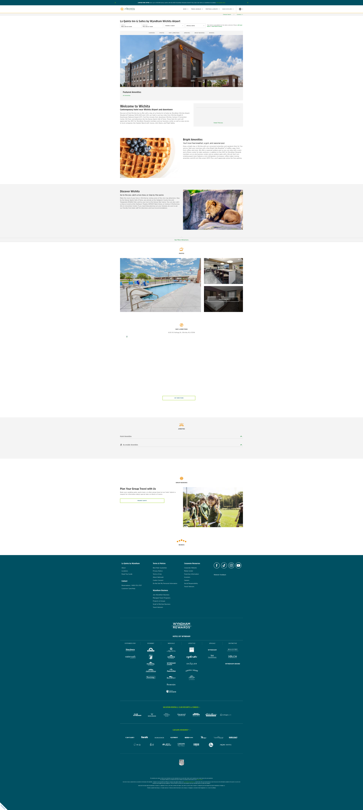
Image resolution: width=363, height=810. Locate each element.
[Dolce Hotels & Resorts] (232, 657)
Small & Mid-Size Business (161, 604)
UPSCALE (212, 643)
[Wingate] (171, 657)
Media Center (188, 571)
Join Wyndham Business (161, 594)
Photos (161, 32)
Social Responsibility (191, 583)
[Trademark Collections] (212, 657)
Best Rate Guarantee (160, 568)
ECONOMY (150, 643)
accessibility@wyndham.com (189, 781)
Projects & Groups (159, 601)
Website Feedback (220, 574)
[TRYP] (191, 650)
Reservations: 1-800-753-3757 (132, 585)
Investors (187, 577)
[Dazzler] (191, 664)
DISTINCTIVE (233, 643)
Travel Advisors (158, 607)
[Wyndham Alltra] (191, 678)
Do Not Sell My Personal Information (165, 583)
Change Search (227, 14)
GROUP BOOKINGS (199, 32)
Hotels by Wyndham (181, 636)
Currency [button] (239, 14)
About (124, 568)
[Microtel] (150, 664)
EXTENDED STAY (130, 643)
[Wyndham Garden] (171, 664)
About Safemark (158, 577)
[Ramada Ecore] (171, 692)
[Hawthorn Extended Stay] (130, 650)
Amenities (187, 32)
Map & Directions (174, 32)
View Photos (223, 299)
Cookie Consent (158, 580)
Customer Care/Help (128, 588)
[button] (115, 3)
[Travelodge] (150, 678)
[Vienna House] (191, 671)
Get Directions (178, 398)
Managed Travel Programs (161, 598)
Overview (152, 32)
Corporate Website (190, 568)
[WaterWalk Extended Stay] (130, 657)
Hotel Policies (218, 122)
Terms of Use (157, 574)
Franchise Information (191, 574)
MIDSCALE (171, 643)
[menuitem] (185, 9)
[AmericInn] (171, 671)
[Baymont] (171, 678)
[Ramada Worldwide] (171, 685)
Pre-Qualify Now (220, 2)
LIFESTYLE (191, 643)
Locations (125, 571)
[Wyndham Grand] (232, 664)
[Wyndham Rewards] (181, 625)
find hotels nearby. (217, 26)
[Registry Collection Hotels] (232, 650)
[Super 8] (150, 657)
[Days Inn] (150, 650)
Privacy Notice (158, 571)
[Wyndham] (212, 650)
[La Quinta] (171, 650)
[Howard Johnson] (150, 671)
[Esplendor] (191, 657)
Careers (186, 580)
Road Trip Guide (127, 574)
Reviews (211, 32)
